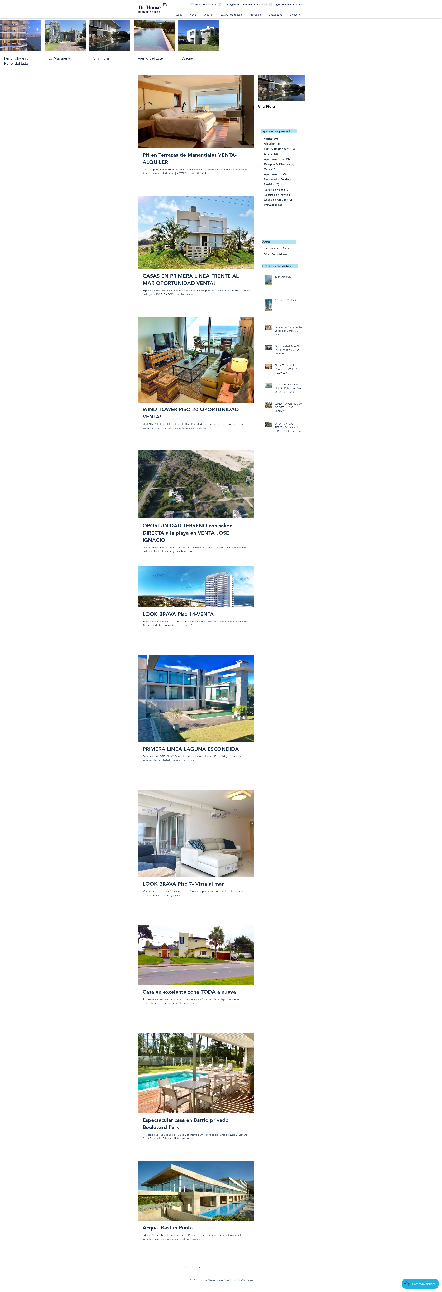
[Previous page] (185, 1267)
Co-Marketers (245, 1280)
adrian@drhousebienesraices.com (243, 4)
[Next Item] (299, 88)
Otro (266, 253)
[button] (179, 15)
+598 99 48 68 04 (206, 4)
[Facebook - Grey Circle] (270, 4)
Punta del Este (279, 253)
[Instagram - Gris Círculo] (266, 4)
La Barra (284, 248)
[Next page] (207, 1267)
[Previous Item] (263, 88)
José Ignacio (271, 248)
